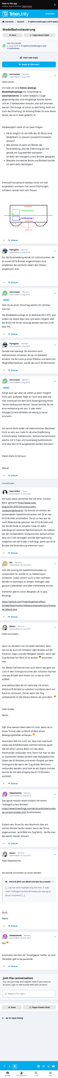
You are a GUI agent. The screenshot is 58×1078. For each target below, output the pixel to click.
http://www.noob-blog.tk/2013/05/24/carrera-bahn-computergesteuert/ (19, 506)
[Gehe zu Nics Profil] (5, 563)
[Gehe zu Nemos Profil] (5, 627)
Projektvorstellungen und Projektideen (26, 47)
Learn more (5, 5)
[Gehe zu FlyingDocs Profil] (5, 250)
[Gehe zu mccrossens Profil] (4, 45)
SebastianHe (15, 793)
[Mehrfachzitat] (3, 240)
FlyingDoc (14, 249)
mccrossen (16, 43)
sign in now (16, 984)
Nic (11, 562)
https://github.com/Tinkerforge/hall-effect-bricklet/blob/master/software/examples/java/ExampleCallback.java (29, 605)
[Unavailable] (29, 196)
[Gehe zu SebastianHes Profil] (5, 794)
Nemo (12, 626)
